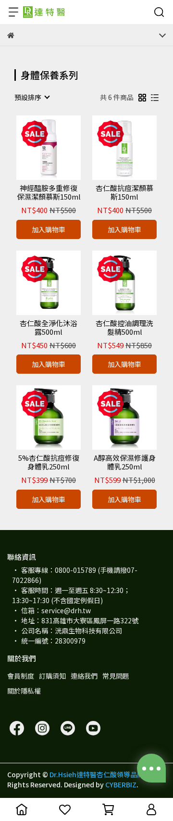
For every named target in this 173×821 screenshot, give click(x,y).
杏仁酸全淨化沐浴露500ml (48, 327)
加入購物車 (48, 229)
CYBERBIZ (120, 784)
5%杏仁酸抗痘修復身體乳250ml (48, 462)
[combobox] (31, 97)
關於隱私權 (24, 690)
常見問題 (115, 676)
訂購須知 (52, 676)
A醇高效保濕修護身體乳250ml (125, 462)
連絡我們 (84, 676)
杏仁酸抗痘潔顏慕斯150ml (124, 192)
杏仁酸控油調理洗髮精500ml (124, 327)
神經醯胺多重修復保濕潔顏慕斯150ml (49, 192)
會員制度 (20, 676)
